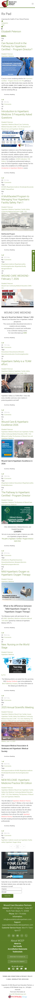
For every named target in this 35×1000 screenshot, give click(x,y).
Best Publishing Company (10, 683)
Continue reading (9, 94)
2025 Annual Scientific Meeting (17, 707)
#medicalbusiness (7, 485)
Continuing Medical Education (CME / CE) (14, 211)
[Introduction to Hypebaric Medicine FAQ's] (17, 138)
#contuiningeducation (22, 773)
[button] (33, 3)
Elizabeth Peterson (11, 31)
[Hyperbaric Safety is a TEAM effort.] (17, 383)
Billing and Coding (6, 436)
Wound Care (18, 124)
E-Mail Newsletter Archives (17, 979)
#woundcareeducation (8, 354)
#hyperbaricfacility (20, 266)
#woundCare (10, 189)
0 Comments (7, 104)
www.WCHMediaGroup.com (17, 994)
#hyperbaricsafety (19, 264)
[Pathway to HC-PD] (17, 515)
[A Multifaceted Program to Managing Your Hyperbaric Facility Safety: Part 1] (17, 222)
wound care (17, 840)
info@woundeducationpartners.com (17, 919)
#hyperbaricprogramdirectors (10, 564)
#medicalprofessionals (27, 187)
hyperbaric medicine (7, 840)
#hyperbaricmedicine (13, 187)
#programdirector (6, 268)
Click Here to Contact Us (17, 956)
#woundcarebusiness (7, 562)
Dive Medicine (21, 716)
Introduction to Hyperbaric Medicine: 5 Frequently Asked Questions (16, 114)
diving (19, 842)
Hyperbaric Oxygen (11, 842)
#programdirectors (20, 562)
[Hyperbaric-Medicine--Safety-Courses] (17, 448)
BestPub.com (23, 686)
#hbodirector (5, 560)
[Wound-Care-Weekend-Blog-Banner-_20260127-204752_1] (17, 298)
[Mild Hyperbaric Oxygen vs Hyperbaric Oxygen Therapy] (17, 591)
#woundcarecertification (16, 352)
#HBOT (3, 189)
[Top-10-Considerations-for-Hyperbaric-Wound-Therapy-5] (17, 66)
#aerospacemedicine (7, 770)
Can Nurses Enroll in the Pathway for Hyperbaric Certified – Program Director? (16, 46)
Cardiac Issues (26, 714)
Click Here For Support (17, 961)
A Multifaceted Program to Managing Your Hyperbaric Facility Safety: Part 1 (15, 199)
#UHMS (3, 187)
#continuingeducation (7, 266)
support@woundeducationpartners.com (17, 925)
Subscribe (7, 895)
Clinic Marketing (25, 719)
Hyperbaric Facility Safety (22, 209)
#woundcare (5, 352)
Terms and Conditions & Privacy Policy (17, 976)
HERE (25, 333)
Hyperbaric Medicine (7, 56)
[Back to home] (9, 3)
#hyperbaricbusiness (16, 560)
